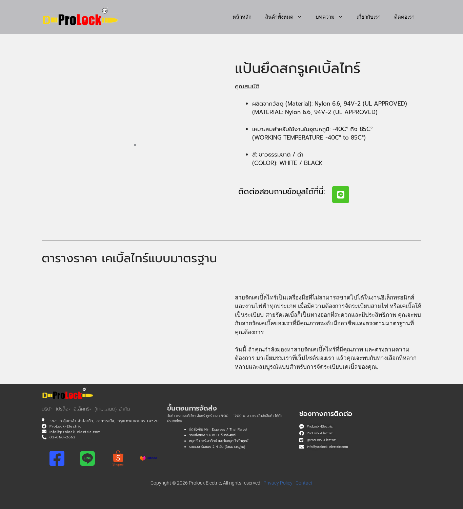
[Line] (340, 194)
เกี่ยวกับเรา (369, 17)
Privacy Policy (278, 483)
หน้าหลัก (242, 17)
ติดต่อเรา (404, 17)
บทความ (325, 17)
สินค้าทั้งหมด (279, 17)
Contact (304, 483)
